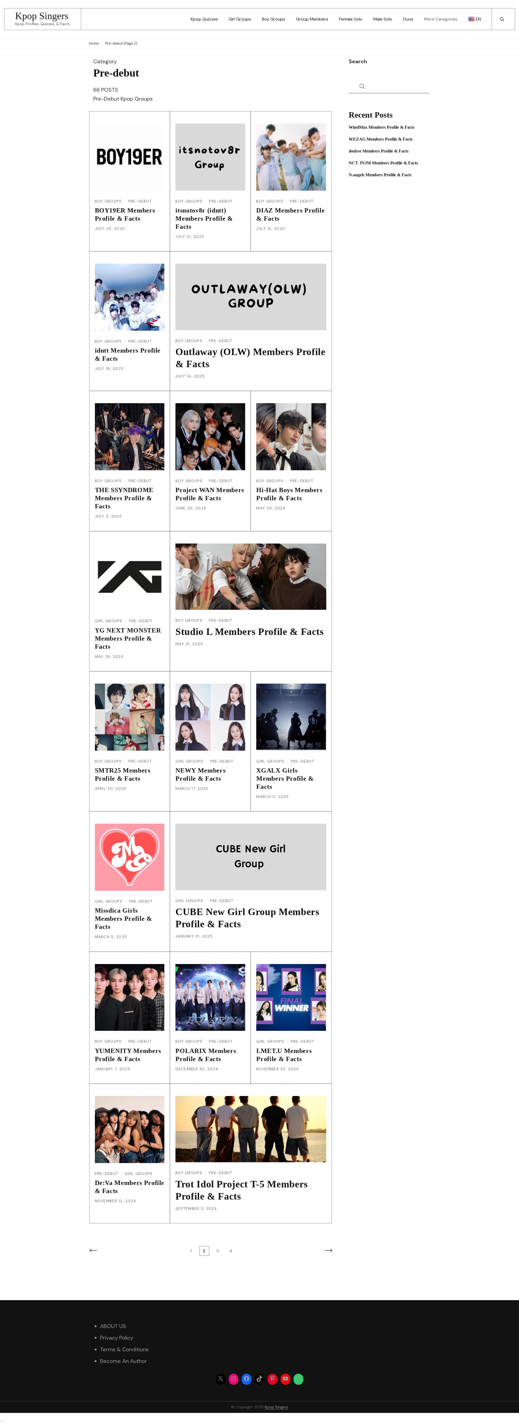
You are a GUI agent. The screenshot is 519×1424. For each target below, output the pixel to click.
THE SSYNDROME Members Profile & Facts (124, 498)
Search (358, 61)
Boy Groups (273, 19)
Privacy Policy (116, 1337)
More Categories (440, 19)
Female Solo (350, 19)
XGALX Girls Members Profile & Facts (285, 778)
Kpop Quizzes (204, 19)
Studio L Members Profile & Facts (249, 631)
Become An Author (123, 1361)
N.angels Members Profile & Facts (380, 175)
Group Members (312, 19)
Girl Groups (240, 19)
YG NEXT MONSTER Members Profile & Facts (128, 638)
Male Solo (382, 19)
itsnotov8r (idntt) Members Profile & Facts (204, 218)
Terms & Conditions (124, 1349)
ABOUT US (113, 1326)
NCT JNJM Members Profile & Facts (383, 163)
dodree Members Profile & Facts (378, 151)
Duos (408, 19)
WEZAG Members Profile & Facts (380, 139)
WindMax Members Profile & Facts (381, 127)
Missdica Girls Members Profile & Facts (123, 918)
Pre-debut (140, 201)
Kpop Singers (41, 16)
